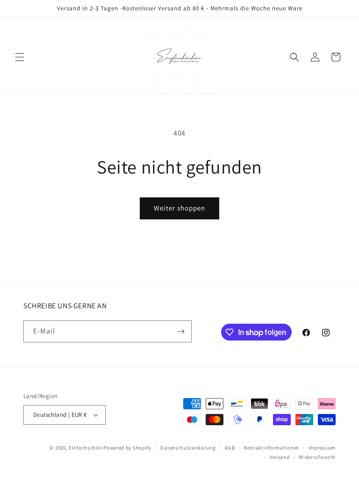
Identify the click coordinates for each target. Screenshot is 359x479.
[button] (19, 57)
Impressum (322, 447)
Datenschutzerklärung (187, 447)
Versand (280, 457)
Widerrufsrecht (317, 457)
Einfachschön (85, 447)
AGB (230, 447)
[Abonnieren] (181, 331)
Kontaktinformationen (271, 447)
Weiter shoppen (179, 207)
